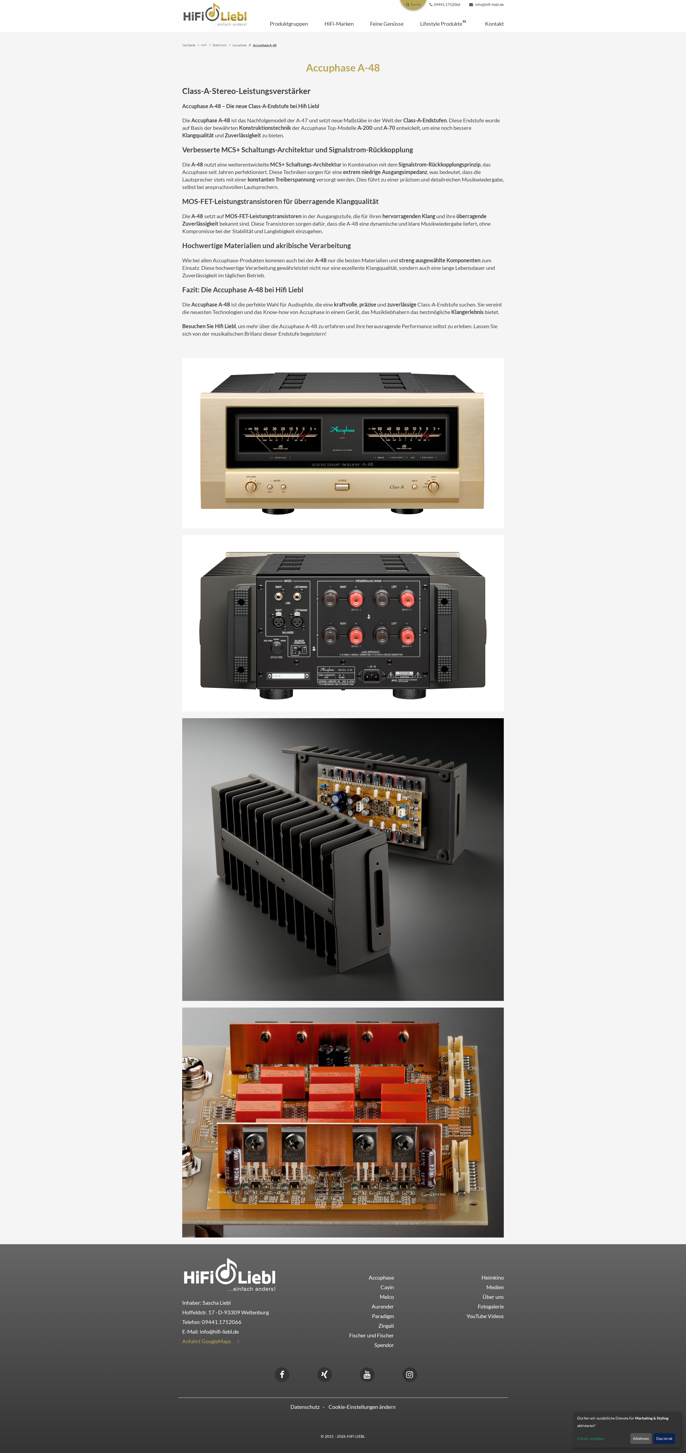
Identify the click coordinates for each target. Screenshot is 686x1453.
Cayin (387, 1287)
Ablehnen (641, 1438)
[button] (289, 23)
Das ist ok (664, 1438)
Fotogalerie (491, 1306)
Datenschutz (305, 1406)
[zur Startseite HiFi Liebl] (229, 1274)
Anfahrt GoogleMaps (206, 1341)
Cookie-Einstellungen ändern (362, 1406)
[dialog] (627, 1430)
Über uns (493, 1296)
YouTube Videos (485, 1316)
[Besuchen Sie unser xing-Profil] (324, 1374)
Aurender (383, 1306)
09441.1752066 (221, 1322)
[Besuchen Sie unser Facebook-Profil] (282, 1374)
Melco (387, 1296)
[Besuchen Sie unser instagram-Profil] (409, 1374)
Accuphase (381, 1277)
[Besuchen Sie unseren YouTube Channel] (367, 1374)
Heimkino (493, 1277)
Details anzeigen (590, 1438)
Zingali (386, 1325)
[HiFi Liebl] (215, 14)
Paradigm (383, 1316)
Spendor (384, 1345)
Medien (495, 1287)
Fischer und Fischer (371, 1335)
